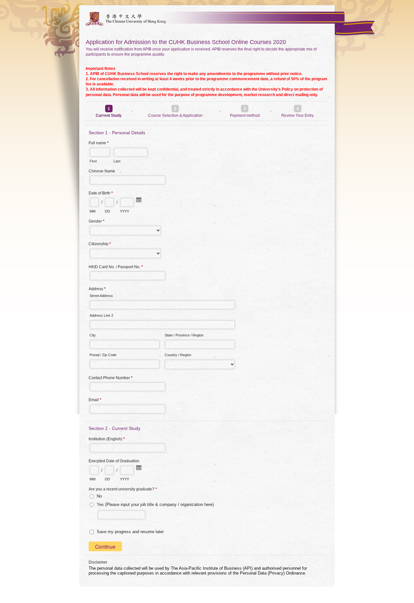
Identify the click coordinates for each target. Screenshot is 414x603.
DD (107, 211)
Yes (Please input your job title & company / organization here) (155, 504)
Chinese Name (102, 171)
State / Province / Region (184, 335)
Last (117, 161)
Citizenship (100, 244)
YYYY (124, 211)
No (99, 496)
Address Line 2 (101, 315)
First (93, 161)
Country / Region (178, 355)
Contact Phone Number (111, 378)
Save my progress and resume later (130, 531)
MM (92, 211)
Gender (96, 221)
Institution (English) (107, 439)
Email (95, 400)
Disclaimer (98, 562)
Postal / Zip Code (103, 355)
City (93, 335)
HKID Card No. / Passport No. (116, 267)
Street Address (101, 296)
